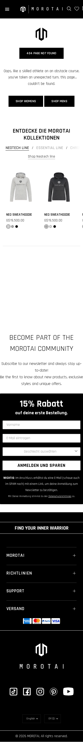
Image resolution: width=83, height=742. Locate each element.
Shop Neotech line (41, 156)
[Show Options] (76, 451)
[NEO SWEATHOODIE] (21, 187)
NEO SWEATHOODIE (19, 214)
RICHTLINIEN (19, 573)
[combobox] (40, 451)
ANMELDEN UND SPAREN (41, 465)
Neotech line (17, 147)
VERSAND (15, 609)
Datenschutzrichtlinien (59, 496)
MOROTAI (15, 555)
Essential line (49, 147)
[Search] (69, 9)
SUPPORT (15, 591)
